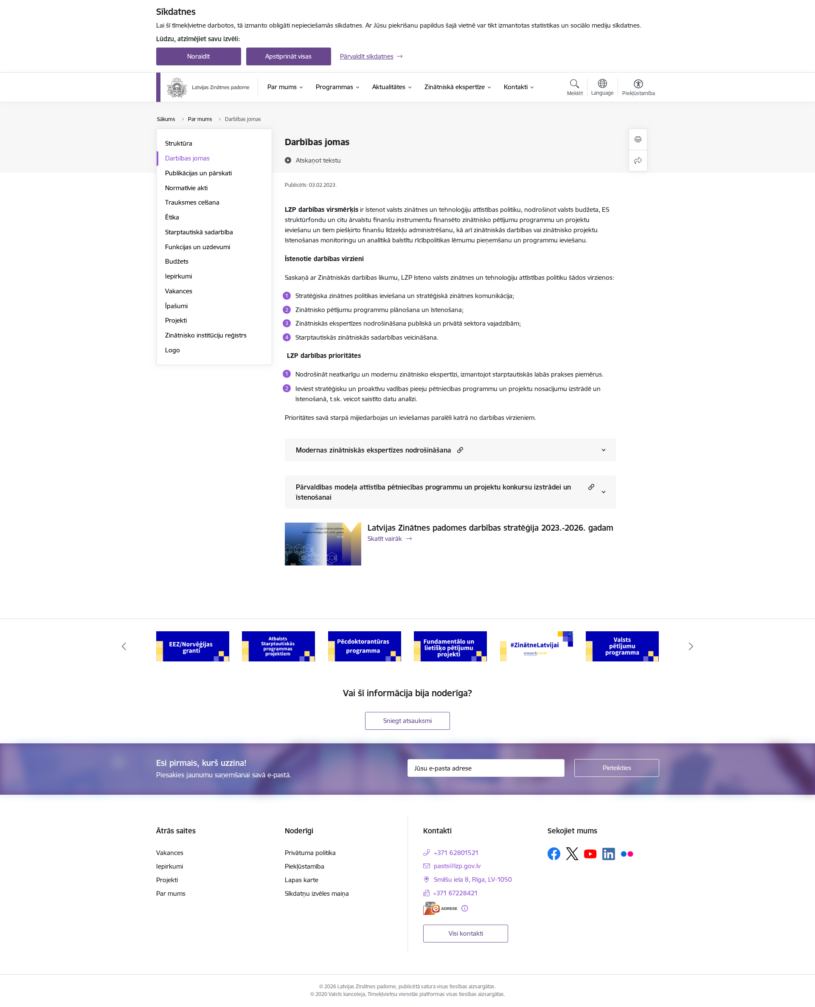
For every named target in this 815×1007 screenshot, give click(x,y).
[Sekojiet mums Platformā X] (572, 853)
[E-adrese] (440, 908)
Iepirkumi (178, 276)
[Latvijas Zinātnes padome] (208, 87)
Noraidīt (198, 56)
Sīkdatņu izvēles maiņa (317, 893)
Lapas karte (301, 880)
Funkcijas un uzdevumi (197, 247)
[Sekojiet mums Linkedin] (608, 854)
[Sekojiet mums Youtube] (590, 853)
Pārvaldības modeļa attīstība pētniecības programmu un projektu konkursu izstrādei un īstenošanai (433, 492)
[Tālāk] (691, 646)
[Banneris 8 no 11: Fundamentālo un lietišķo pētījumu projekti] (450, 646)
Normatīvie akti (186, 188)
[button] (459, 449)
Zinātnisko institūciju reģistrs (206, 335)
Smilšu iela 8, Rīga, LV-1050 (473, 879)
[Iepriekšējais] (124, 646)
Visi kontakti (466, 933)
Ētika (172, 217)
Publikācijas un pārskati (198, 173)
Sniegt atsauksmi (407, 721)
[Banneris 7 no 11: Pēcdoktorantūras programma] (364, 646)
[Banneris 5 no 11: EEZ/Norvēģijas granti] (192, 646)
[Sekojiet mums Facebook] (554, 853)
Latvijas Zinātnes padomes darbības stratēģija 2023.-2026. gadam (490, 528)
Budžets (176, 261)
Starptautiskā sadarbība (199, 232)
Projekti (176, 320)
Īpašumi (176, 306)
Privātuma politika (310, 853)
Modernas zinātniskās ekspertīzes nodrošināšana (373, 450)
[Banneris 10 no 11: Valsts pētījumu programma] (622, 646)
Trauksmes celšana (192, 202)
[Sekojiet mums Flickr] (627, 853)
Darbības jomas (187, 158)
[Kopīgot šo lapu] (638, 160)
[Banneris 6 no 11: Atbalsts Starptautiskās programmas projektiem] (278, 646)
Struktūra (178, 143)
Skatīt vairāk (385, 538)
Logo (172, 350)
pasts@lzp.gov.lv (457, 866)
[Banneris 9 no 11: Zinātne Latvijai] (536, 646)
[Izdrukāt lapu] (638, 139)
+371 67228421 (455, 893)
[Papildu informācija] (464, 908)
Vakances (178, 291)
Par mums (170, 893)
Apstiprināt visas (288, 56)
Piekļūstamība (304, 866)
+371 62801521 (456, 853)
